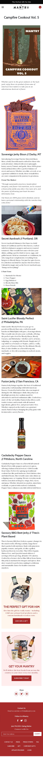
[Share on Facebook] (16, 694)
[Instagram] (25, 720)
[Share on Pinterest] (27, 694)
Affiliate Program (18, 750)
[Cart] (40, 8)
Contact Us (8, 742)
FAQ (37, 742)
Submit (37, 734)
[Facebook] (17, 720)
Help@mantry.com (28, 711)
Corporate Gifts (30, 746)
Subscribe (11, 746)
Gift (19, 746)
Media (18, 742)
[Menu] (6, 8)
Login (29, 750)
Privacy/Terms (28, 742)
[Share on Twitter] (22, 694)
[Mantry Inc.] (21, 8)
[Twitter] (21, 720)
